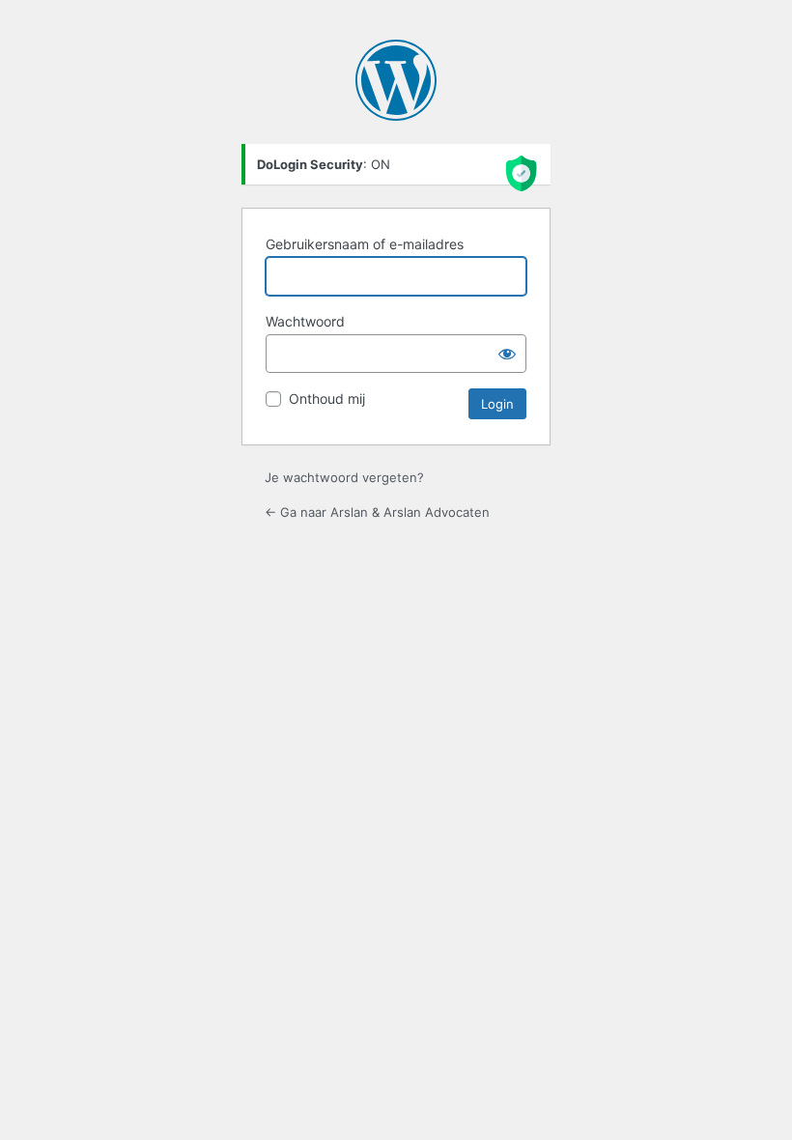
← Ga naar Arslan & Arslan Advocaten (377, 512)
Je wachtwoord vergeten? (344, 477)
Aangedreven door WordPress (396, 80)
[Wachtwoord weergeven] (507, 353)
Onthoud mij (327, 398)
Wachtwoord (305, 321)
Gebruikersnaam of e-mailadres (365, 244)
